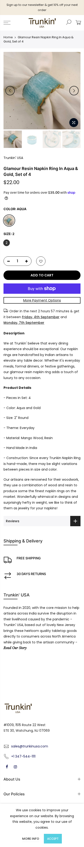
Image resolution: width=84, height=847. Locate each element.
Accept (53, 839)
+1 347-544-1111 (23, 756)
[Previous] (10, 90)
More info (30, 838)
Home (8, 37)
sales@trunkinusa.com (29, 746)
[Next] (74, 90)
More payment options (42, 300)
